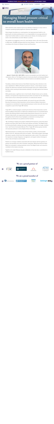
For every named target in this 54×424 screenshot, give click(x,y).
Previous (2, 169)
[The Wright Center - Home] (4, 8)
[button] (51, 8)
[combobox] (46, 4)
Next (51, 169)
